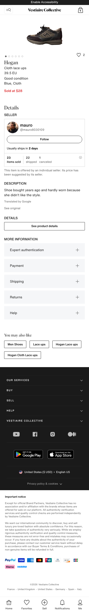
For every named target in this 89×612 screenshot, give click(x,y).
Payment (17, 265)
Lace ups (39, 344)
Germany (60, 589)
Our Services (18, 380)
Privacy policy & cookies (42, 484)
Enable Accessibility (44, 2)
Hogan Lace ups (67, 344)
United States (45, 589)
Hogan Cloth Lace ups (22, 355)
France (11, 589)
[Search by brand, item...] (8, 10)
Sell (10, 400)
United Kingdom (26, 589)
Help (13, 312)
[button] (80, 10)
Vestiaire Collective (25, 421)
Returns (16, 297)
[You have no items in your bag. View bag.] (80, 10)
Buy (10, 390)
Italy (79, 589)
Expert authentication (27, 249)
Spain (71, 589)
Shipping (17, 281)
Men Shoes (15, 344)
